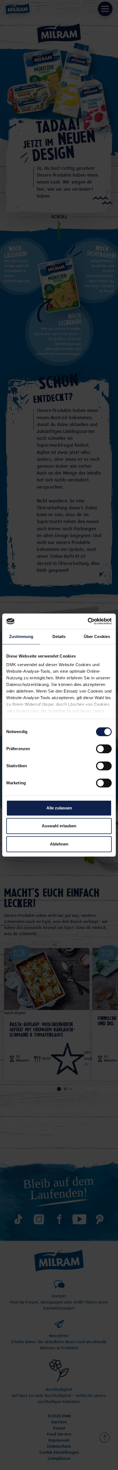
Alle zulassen (59, 808)
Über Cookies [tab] (97, 636)
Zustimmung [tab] (21, 636)
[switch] (104, 748)
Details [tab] (59, 636)
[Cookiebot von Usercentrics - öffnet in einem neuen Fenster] (88, 621)
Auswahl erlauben (59, 825)
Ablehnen (59, 844)
